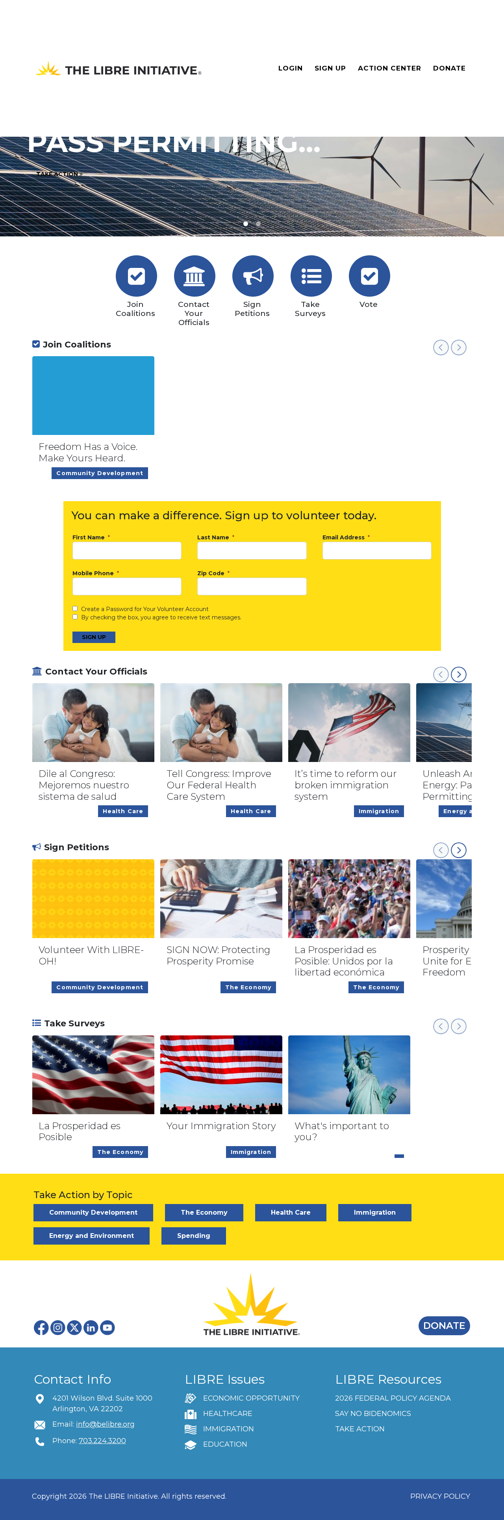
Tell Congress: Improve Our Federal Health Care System (219, 785)
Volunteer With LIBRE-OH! (91, 955)
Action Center (389, 68)
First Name (89, 538)
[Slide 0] (245, 223)
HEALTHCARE (227, 1413)
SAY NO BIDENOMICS (373, 1413)
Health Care (291, 1212)
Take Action (58, 174)
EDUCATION (225, 1444)
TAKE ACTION (360, 1429)
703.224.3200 (102, 1440)
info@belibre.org (105, 1424)
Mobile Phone (93, 573)
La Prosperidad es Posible (79, 1131)
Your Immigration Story (221, 1126)
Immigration (375, 1212)
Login (290, 68)
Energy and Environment (91, 1235)
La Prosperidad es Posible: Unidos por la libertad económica (344, 961)
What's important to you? (342, 1131)
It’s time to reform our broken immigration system (346, 785)
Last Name (214, 538)
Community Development (93, 1212)
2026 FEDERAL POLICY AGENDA (393, 1398)
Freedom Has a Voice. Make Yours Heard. (88, 452)
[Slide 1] (258, 223)
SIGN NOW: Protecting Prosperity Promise (219, 955)
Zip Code (211, 573)
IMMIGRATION (228, 1429)
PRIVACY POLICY (440, 1496)
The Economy (204, 1212)
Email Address (344, 538)
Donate (449, 68)
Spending (193, 1235)
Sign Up (330, 68)
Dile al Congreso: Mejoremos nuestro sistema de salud (84, 785)
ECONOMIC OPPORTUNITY (251, 1398)
